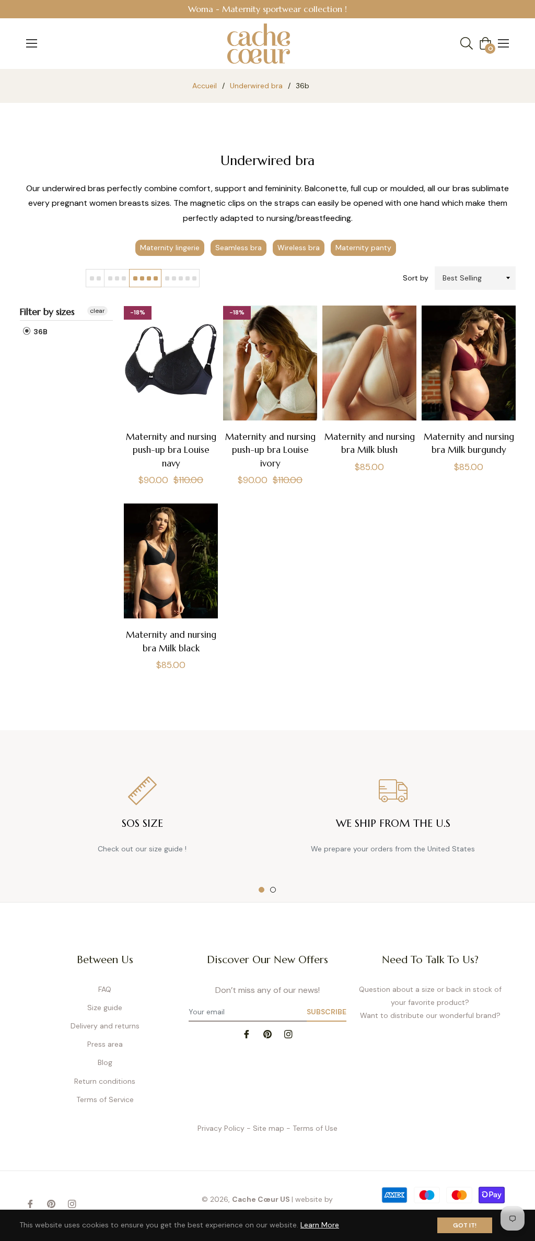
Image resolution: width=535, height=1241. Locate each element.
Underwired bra (256, 85)
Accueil (204, 85)
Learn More (319, 1225)
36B (40, 331)
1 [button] (261, 890)
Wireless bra (298, 247)
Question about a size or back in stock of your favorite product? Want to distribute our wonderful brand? (430, 1002)
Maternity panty (363, 247)
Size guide (104, 1007)
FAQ (104, 989)
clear (97, 311)
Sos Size (142, 823)
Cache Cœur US (261, 1199)
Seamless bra (238, 247)
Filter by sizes (47, 312)
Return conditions (104, 1081)
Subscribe (326, 1011)
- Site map (265, 1128)
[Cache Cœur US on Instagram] (288, 1033)
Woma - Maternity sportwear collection (265, 9)
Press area (105, 1044)
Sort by (415, 278)
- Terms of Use (312, 1128)
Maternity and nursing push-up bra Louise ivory (270, 450)
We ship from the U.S (393, 823)
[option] (267, 9)
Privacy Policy (221, 1128)
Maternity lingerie (170, 247)
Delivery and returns (105, 1026)
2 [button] (273, 890)
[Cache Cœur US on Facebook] (246, 1033)
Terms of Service (105, 1099)
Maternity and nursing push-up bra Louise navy (171, 450)
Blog (105, 1062)
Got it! (464, 1225)
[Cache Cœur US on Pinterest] (267, 1033)
